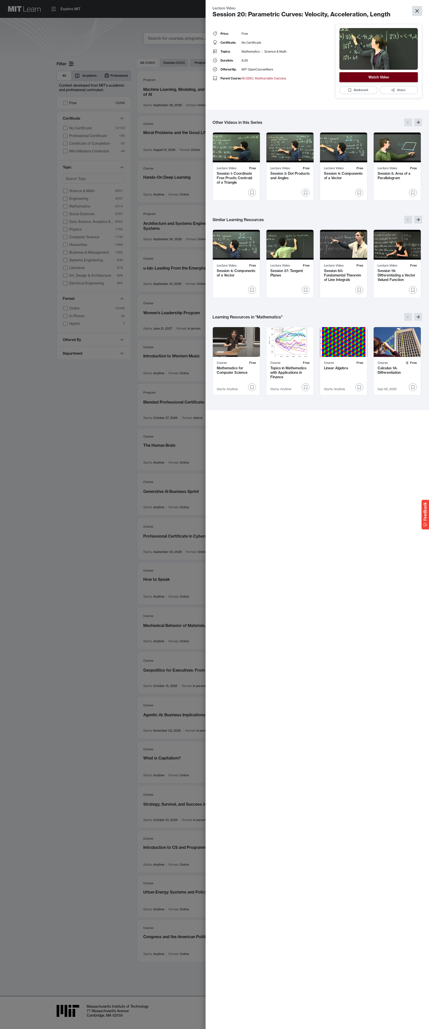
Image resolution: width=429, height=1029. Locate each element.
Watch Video (378, 77)
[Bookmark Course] (252, 387)
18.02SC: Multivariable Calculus (264, 78)
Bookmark (361, 90)
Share (401, 90)
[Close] (417, 11)
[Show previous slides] (408, 122)
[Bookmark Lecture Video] (252, 193)
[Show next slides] (418, 122)
